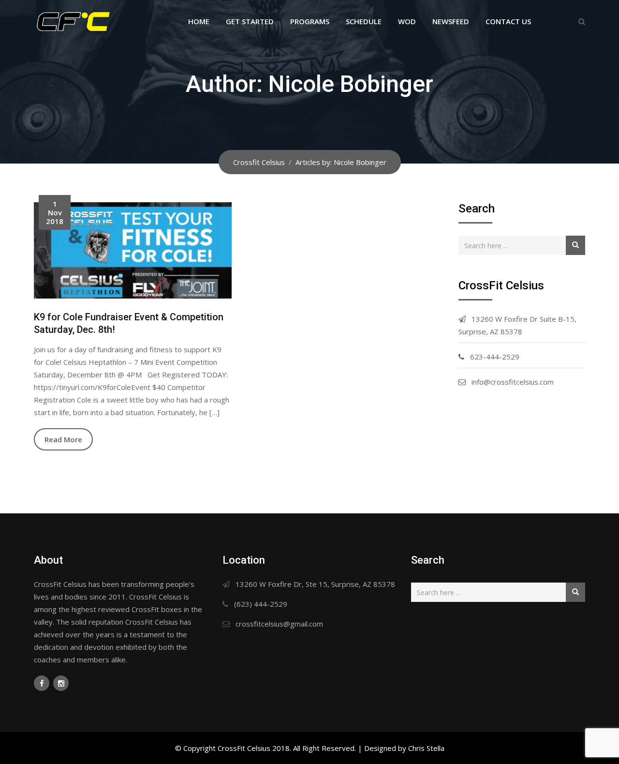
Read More (63, 439)
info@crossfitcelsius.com (513, 382)
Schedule (364, 21)
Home (198, 21)
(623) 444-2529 (260, 604)
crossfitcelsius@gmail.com (279, 624)
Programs (309, 21)
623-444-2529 (494, 356)
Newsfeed (450, 21)
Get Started (250, 21)
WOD (407, 21)
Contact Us (508, 21)
